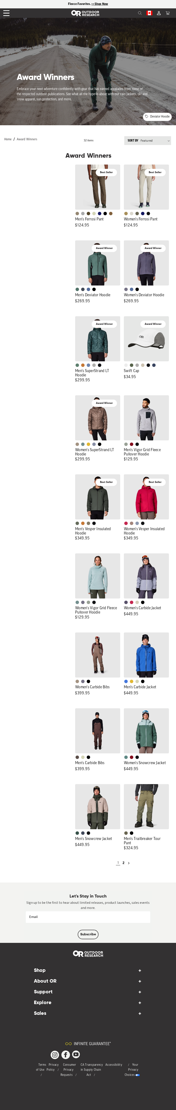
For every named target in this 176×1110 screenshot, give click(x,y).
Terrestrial (131, 523)
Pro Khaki (94, 213)
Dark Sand (126, 213)
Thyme (83, 444)
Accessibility (113, 1065)
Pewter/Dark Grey (137, 365)
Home (8, 139)
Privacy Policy (53, 1067)
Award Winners (27, 139)
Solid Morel (77, 213)
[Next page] (129, 863)
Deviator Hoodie (160, 116)
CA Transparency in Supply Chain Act (92, 1070)
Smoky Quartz (126, 289)
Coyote (110, 213)
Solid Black (105, 213)
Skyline (88, 365)
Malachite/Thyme (126, 757)
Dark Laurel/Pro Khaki (77, 833)
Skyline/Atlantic (88, 289)
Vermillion (131, 444)
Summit (94, 444)
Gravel (88, 523)
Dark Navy (99, 213)
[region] (88, 4)
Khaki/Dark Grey (142, 365)
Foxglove (126, 523)
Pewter (83, 213)
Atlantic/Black (83, 833)
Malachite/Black (77, 289)
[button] (168, 13)
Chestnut (77, 757)
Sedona (83, 365)
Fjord (137, 523)
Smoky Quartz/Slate (126, 602)
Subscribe (88, 934)
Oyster (137, 602)
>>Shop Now (99, 4)
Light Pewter (131, 213)
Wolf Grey (94, 365)
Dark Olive (88, 213)
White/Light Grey (126, 365)
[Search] (130, 13)
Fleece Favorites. (80, 4)
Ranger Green (137, 213)
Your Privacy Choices (131, 1070)
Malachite (77, 365)
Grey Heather (126, 444)
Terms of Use (41, 1067)
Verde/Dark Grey (131, 365)
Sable (77, 444)
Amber (88, 444)
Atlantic (83, 289)
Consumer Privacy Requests (68, 1070)
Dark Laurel (77, 523)
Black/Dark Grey (148, 365)
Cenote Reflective (154, 365)
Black (148, 213)
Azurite (126, 681)
